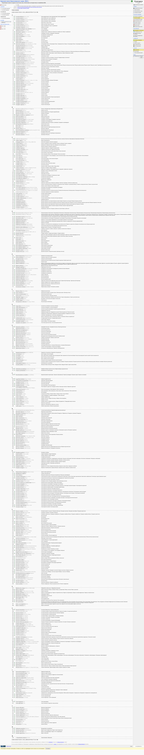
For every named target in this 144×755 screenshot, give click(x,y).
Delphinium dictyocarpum (21, 219)
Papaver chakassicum (20, 515)
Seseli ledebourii (19, 644)
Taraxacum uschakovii (20, 676)
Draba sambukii (19, 242)
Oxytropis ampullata (20, 485)
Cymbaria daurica (19, 199)
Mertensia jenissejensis (20, 425)
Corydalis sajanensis (20, 196)
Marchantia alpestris (20, 411)
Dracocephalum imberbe (21, 246)
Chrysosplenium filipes (20, 175)
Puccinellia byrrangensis (21, 574)
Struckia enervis (19, 667)
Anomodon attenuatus (20, 57)
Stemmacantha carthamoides (21, 655)
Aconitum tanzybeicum (20, 25)
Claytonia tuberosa (19, 182)
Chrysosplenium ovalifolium (21, 176)
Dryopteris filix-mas (20, 251)
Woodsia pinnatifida (20, 730)
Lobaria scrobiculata (20, 401)
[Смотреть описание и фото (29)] (14, 87)
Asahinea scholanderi (20, 80)
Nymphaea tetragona (20, 467)
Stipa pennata (18, 664)
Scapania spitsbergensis (20, 624)
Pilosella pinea (19, 549)
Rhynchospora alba (20, 597)
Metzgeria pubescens (20, 430)
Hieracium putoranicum (20, 342)
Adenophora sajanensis (20, 27)
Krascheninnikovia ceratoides (22, 374)
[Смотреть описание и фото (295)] (14, 297)
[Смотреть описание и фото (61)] (14, 514)
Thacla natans (18, 679)
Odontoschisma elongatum (21, 471)
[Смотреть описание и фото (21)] (14, 66)
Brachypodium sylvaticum (21, 124)
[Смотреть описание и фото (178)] (14, 389)
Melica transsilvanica (20, 417)
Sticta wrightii (19, 661)
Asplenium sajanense (20, 83)
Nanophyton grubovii (20, 452)
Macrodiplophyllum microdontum (22, 410)
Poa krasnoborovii (19, 556)
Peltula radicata (19, 535)
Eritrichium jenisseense (20, 270)
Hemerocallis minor (20, 336)
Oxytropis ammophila (20, 484)
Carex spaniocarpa (19, 158)
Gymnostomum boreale (20, 319)
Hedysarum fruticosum (20, 331)
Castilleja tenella (19, 163)
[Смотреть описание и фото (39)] (14, 530)
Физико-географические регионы (138, 36)
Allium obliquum (19, 39)
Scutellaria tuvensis (20, 634)
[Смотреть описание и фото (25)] (14, 218)
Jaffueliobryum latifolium (21, 368)
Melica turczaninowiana (20, 419)
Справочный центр (138, 44)
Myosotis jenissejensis (20, 442)
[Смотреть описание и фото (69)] (14, 422)
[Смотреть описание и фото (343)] (14, 251)
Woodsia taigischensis (20, 733)
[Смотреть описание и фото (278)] (14, 550)
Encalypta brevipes (20, 258)
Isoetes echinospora (20, 360)
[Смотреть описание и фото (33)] (14, 370)
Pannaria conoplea (19, 511)
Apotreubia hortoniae (20, 62)
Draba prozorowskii (20, 240)
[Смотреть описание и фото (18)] (14, 24)
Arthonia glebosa (19, 78)
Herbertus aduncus (19, 337)
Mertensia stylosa (19, 426)
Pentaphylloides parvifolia (21, 536)
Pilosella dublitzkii (19, 545)
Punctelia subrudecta (20, 582)
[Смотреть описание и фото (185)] (14, 274)
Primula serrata (19, 570)
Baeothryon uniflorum (20, 108)
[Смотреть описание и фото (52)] (14, 562)
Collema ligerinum (19, 191)
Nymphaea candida (20, 466)
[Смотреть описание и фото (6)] (14, 51)
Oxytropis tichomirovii (20, 503)
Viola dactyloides (19, 719)
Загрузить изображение (138, 16)
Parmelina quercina (20, 524)
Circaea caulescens (19, 179)
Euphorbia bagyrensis (20, 277)
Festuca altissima (19, 292)
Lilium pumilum (19, 390)
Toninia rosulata (19, 686)
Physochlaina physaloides (21, 542)
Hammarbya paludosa (20, 327)
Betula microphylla (20, 116)
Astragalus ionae (19, 93)
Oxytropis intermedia (20, 494)
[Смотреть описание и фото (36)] (14, 392)
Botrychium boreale (20, 117)
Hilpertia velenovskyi (20, 345)
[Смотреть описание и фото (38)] (14, 225)
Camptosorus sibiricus (20, 145)
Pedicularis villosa (19, 532)
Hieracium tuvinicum (20, 343)
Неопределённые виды (138, 19)
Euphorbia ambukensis (20, 276)
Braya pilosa (18, 127)
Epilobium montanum (20, 261)
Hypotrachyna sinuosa (20, 348)
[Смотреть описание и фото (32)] (14, 595)
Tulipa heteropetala (20, 694)
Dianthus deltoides (19, 233)
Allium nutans (18, 37)
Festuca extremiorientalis (21, 294)
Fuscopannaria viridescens (21, 301)
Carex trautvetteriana (20, 160)
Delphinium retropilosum (21, 224)
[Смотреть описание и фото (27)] (14, 481)
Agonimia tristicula (20, 30)
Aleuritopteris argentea (20, 31)
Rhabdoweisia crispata (20, 588)
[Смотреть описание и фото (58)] (14, 84)
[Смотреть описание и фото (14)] (14, 95)
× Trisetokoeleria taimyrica (21, 737)
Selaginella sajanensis (20, 640)
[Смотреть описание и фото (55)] (14, 146)
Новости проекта (137, 43)
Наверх (131, 746)
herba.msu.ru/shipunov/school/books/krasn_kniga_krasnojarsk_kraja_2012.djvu (29, 7)
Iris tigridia (18, 358)
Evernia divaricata (19, 285)
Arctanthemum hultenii (20, 66)
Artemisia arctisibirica (20, 71)
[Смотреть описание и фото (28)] (14, 307)
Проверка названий (138, 12)
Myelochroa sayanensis (20, 436)
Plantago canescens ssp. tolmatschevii (23, 553)
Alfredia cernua (19, 33)
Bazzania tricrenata (20, 113)
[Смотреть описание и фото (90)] (14, 336)
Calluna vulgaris (19, 140)
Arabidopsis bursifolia (20, 65)
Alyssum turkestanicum (20, 45)
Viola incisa (18, 722)
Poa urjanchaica (19, 558)
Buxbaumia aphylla (20, 133)
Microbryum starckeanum (21, 431)
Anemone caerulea (19, 53)
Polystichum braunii (20, 561)
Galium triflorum (19, 313)
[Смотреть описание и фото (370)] (14, 214)
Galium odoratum (19, 312)
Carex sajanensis (19, 157)
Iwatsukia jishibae (19, 364)
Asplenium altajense (20, 81)
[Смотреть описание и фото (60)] (14, 33)
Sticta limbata (18, 659)
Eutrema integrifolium (20, 283)
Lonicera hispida (19, 402)
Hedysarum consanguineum (21, 330)
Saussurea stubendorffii (20, 620)
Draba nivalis (18, 237)
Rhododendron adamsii (20, 594)
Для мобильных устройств (139, 4)
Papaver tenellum (19, 523)
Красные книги (137, 25)
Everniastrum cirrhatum (20, 286)
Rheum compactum (20, 589)
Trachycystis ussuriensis (21, 688)
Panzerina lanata (19, 514)
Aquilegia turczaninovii (20, 63)
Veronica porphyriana (20, 709)
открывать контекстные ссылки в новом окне (6, 22)
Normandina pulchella (20, 463)
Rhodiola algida (19, 591)
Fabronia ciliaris (19, 291)
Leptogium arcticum (20, 382)
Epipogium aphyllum (20, 267)
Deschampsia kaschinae (20, 230)
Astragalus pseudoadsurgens (21, 101)
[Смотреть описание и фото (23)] (14, 313)
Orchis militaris (19, 475)
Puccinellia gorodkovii (20, 576)
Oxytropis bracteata (20, 487)
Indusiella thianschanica (21, 352)
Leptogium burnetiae (20, 385)
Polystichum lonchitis (20, 562)
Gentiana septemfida (20, 315)
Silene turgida (18, 647)
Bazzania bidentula (20, 111)
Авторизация (137, 49)
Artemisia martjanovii (20, 74)
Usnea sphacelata (19, 703)
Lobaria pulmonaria (20, 398)
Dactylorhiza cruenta (20, 214)
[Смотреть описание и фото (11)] (14, 54)
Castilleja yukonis (19, 164)
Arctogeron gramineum (20, 68)
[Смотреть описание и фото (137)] (14, 315)
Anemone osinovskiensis (21, 54)
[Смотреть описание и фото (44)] (14, 199)
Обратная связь (8, 746)
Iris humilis (18, 355)
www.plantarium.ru (138, 746)
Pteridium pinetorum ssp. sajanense (23, 573)
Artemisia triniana (19, 77)
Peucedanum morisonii (20, 539)
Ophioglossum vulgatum (21, 473)
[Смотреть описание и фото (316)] (14, 601)
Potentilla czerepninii (20, 565)
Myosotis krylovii (19, 443)
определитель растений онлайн (138, 2)
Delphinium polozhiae (20, 222)
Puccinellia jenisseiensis (21, 577)
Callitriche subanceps (20, 138)
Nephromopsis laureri (20, 461)
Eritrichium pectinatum (20, 271)
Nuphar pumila (19, 464)
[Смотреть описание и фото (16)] (14, 28)
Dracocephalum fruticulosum (22, 245)
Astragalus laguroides (20, 95)
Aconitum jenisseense (20, 21)
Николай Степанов (26, 8)
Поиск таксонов (137, 9)
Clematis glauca (19, 185)
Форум (136, 41)
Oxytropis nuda (19, 499)
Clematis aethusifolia (20, 184)
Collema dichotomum (20, 190)
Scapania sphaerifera (20, 623)
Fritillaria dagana (19, 300)
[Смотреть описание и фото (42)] (14, 724)
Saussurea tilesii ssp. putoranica (22, 621)
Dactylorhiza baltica (20, 212)
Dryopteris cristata (19, 249)
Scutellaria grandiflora (20, 629)
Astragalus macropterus (20, 97)
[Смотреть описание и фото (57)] (14, 416)
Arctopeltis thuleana (20, 69)
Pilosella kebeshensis (20, 547)
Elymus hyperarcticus (20, 255)
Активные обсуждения (138, 40)
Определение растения (138, 8)
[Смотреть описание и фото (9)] (14, 22)
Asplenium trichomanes (20, 86)
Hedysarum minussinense (21, 333)
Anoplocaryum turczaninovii (21, 60)
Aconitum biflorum (20, 16)
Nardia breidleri (19, 454)
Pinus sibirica (18, 550)
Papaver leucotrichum (20, 518)
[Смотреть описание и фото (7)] (14, 27)
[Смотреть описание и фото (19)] (14, 221)
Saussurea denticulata (20, 611)
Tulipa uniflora (19, 695)
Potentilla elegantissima (20, 567)
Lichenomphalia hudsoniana (21, 386)
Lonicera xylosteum (20, 404)
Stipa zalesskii (19, 665)
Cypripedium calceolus (20, 201)
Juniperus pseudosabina (20, 370)
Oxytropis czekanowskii (21, 490)
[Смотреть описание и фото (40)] (14, 39)
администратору (60, 742)
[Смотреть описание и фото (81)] (14, 316)
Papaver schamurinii (20, 521)
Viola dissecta (18, 721)
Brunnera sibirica (19, 128)
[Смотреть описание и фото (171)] (14, 204)
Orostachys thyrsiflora (20, 478)
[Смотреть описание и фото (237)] (14, 404)
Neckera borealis (19, 455)
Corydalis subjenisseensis (21, 198)
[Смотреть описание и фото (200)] (14, 265)
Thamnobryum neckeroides (21, 682)
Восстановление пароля (139, 52)
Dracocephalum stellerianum (21, 248)
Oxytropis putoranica (20, 500)
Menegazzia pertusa (20, 420)
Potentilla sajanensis (20, 568)
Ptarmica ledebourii (20, 571)
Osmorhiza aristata (19, 481)
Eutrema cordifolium (20, 282)
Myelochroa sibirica (20, 437)
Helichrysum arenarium (20, 334)
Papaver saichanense (20, 520)
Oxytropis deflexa (19, 491)
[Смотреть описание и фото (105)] (14, 234)
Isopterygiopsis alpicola (20, 363)
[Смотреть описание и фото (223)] (14, 652)
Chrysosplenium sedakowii (21, 178)
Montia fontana (19, 434)
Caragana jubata (19, 146)
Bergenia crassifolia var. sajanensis (23, 114)
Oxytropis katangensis (20, 496)
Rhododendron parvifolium (21, 595)
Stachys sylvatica (19, 652)
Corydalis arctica (19, 195)
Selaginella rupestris (20, 638)
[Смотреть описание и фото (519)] (14, 263)
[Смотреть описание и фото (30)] (14, 536)
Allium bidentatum (19, 34)
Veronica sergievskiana (20, 713)
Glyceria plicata (19, 316)
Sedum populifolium (20, 635)
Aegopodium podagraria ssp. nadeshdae (24, 28)
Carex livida (18, 154)
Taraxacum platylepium (20, 674)
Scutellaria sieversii (20, 632)
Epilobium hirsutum (20, 260)
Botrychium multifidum (20, 121)
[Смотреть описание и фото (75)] (14, 261)
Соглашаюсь (48, 748)
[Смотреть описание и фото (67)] (14, 592)
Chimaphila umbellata (20, 173)
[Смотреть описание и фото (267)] (14, 559)
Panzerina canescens (20, 512)
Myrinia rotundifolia (20, 446)
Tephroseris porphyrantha (21, 677)
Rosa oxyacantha (19, 600)
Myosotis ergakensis (20, 440)
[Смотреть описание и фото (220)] (14, 140)
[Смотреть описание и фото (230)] (14, 334)
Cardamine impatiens (20, 148)
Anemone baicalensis (20, 51)
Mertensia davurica (20, 423)
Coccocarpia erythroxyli (21, 187)
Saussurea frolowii (19, 612)
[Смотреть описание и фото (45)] (14, 695)
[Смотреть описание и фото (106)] (14, 143)
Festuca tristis (18, 295)
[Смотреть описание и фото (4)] (14, 19)
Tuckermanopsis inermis (21, 692)
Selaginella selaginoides (21, 641)
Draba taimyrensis (19, 243)
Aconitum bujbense (20, 18)
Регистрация (137, 51)
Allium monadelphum (20, 36)
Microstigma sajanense (20, 433)
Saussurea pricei (19, 615)
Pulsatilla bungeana (20, 580)
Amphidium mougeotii (20, 47)
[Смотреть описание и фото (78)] (14, 542)
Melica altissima (19, 416)
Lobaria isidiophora (20, 396)
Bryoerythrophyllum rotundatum (22, 130)
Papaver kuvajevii (19, 517)
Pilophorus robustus (20, 544)
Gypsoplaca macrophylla (21, 322)
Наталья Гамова (20, 8)
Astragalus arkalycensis (20, 89)
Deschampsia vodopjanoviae (21, 231)
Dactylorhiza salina (20, 218)
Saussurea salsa (19, 617)
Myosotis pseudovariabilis (21, 445)
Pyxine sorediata (19, 583)
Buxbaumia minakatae (20, 134)
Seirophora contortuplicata (21, 637)
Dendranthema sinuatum (21, 225)
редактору (51, 742)
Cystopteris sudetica (20, 208)
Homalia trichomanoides (21, 346)
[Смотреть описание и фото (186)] (14, 374)
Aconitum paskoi (19, 22)
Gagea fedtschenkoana (20, 307)
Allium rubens (19, 40)
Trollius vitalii (19, 691)
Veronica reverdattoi (20, 710)
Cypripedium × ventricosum (21, 205)
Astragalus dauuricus (20, 92)
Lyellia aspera (18, 406)
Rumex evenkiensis (20, 605)
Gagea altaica (18, 306)
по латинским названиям (6, 8)
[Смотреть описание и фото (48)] (14, 219)
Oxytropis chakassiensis (21, 488)
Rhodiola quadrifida (20, 592)
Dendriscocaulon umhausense (22, 227)
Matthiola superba (19, 414)
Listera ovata (18, 395)
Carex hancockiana (20, 152)
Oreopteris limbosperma (20, 476)
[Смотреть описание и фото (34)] (14, 464)
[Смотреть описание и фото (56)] (14, 355)
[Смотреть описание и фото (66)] (14, 655)
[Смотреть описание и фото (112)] (14, 128)
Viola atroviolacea (19, 718)
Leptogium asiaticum (20, 383)
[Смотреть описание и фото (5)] (14, 25)
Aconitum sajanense (20, 24)
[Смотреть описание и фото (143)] (14, 312)
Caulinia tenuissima (20, 167)
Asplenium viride (19, 87)
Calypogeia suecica (20, 141)
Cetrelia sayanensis (20, 172)
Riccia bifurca (18, 598)
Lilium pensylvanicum (20, 389)
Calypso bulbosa (19, 143)
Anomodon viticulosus (20, 59)
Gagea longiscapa (19, 309)
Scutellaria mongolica (20, 631)
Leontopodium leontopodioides (22, 380)
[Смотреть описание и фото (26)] (14, 618)
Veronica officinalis (20, 707)
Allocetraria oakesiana (20, 43)
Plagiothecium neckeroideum (22, 552)
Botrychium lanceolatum (21, 119)
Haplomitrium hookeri (20, 328)
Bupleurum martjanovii (20, 131)
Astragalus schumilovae (20, 103)
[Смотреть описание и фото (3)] (14, 63)
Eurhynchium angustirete (21, 280)
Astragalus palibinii (20, 100)
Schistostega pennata (20, 626)
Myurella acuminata (20, 448)
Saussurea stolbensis (20, 618)
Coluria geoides (19, 193)
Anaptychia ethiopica (20, 48)
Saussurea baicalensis (20, 609)
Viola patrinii (18, 724)
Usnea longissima (19, 701)
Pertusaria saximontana (20, 538)
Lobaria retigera (19, 399)
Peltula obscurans (19, 533)
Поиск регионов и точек (138, 11)
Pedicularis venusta (20, 530)
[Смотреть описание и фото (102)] (14, 589)
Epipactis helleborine (20, 263)
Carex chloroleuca (19, 151)
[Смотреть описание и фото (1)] (14, 60)
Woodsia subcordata (20, 731)
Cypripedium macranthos (21, 204)
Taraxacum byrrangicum (21, 671)
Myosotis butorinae (20, 439)
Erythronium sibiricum (20, 274)
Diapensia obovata (19, 234)
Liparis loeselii (19, 393)
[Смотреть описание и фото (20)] (14, 155)
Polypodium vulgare (20, 559)
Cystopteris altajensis (20, 207)
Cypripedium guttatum (20, 202)
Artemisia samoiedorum (20, 75)
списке (55, 744)
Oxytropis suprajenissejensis (21, 502)
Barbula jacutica (19, 110)
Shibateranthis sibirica (20, 646)
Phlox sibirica (18, 541)
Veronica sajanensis (20, 712)
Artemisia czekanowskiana (21, 72)
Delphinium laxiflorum (20, 221)
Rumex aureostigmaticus (21, 603)
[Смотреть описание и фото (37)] (14, 679)
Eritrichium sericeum (20, 273)
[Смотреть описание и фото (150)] (14, 86)
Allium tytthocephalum (20, 42)
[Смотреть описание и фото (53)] (14, 267)
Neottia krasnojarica (20, 457)
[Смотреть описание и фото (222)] (14, 466)
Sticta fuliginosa (19, 658)
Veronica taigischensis (20, 715)
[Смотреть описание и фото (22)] (14, 224)
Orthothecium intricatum (21, 479)
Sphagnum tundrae (19, 649)
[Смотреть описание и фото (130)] (14, 233)
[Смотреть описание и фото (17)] (14, 193)
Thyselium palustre (20, 683)
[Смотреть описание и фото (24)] (14, 119)
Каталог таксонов (137, 23)
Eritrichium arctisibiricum (21, 268)
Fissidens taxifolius (20, 298)
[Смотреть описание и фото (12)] (14, 360)
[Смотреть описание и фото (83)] (14, 53)
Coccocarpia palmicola (20, 188)
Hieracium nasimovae (20, 340)
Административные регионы (138, 34)
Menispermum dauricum (21, 422)
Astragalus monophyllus (21, 98)
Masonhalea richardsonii (21, 413)
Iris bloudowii (18, 354)
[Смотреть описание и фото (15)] (14, 31)
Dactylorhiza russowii (20, 216)
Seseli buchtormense (20, 643)
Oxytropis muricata (20, 497)
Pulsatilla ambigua (19, 579)
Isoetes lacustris (19, 361)
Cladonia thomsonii (20, 181)
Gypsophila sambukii (20, 321)
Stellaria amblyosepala (20, 653)
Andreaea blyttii (19, 50)
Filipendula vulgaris (20, 297)
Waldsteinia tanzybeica (20, 728)
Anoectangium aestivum (21, 56)
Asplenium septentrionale (21, 84)
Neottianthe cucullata (20, 458)
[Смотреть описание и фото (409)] (14, 260)
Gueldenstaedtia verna (20, 318)
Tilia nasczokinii (19, 685)
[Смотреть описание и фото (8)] (14, 18)
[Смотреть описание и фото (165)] (14, 37)
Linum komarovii (19, 392)
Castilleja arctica (19, 161)
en (131, 1)
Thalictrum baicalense (20, 680)
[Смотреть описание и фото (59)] (14, 539)
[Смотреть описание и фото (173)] (14, 707)
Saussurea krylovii (19, 614)
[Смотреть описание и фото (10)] (14, 339)
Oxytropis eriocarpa (20, 493)
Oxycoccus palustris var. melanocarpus (23, 482)
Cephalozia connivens (20, 169)
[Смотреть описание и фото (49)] (14, 357)
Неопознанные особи (138, 20)
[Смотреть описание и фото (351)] (14, 201)
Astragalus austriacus (20, 90)
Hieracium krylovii (19, 339)
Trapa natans (18, 689)
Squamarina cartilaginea (21, 650)
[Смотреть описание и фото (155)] (14, 173)
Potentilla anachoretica (20, 564)
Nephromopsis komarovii (21, 460)
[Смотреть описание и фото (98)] (14, 90)
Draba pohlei (18, 239)
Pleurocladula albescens (20, 555)
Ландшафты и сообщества (139, 30)
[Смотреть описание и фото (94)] (14, 205)
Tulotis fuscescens (19, 697)
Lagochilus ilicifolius (20, 379)
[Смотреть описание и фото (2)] (14, 16)
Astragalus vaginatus (20, 104)
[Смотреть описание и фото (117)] (14, 558)
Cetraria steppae (19, 170)
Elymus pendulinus (20, 257)
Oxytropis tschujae (19, 506)
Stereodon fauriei (19, 656)
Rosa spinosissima (19, 601)
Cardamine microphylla (20, 149)
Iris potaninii (18, 357)
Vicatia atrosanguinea (20, 716)
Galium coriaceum (19, 310)
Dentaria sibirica (19, 228)
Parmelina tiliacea (19, 526)
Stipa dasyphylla (19, 662)
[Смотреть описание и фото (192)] (14, 202)
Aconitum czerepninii (20, 19)
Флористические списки (138, 26)
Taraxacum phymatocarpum (21, 673)
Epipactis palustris (19, 265)
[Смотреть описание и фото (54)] (14, 579)
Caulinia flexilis (19, 166)
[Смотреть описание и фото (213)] (14, 395)
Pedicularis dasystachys (20, 529)
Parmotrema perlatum (20, 527)
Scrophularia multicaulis (21, 627)
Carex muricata (19, 155)
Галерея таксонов (137, 22)
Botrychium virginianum (21, 122)
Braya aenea (18, 125)
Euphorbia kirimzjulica (20, 279)
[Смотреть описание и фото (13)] (14, 208)
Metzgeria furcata (19, 428)
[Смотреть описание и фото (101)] (14, 390)
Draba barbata (19, 236)
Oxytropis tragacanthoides (21, 505)
